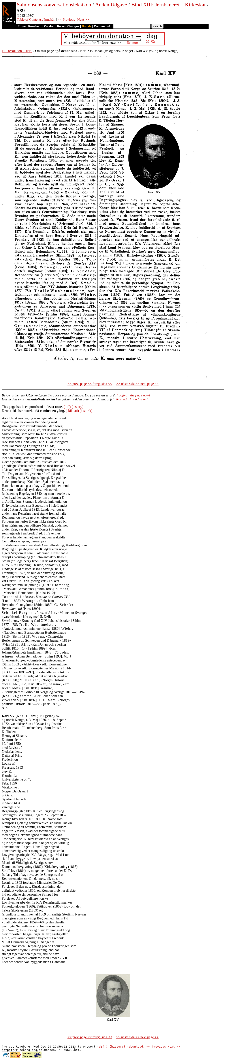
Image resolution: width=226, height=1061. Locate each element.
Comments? (102, 26)
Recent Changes (68, 26)
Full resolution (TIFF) (17, 51)
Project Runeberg (29, 26)
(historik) (86, 411)
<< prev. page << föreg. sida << (90, 384)
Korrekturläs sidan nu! (132, 399)
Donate (86, 26)
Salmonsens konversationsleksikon (54, 4)
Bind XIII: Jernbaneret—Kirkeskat (168, 4)
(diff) (67, 407)
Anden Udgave (111, 4)
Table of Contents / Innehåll (36, 19)
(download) (136, 1046)
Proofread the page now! (132, 395)
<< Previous (66, 19)
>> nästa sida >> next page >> (137, 384)
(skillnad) (72, 411)
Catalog (49, 26)
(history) (77, 407)
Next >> (83, 19)
